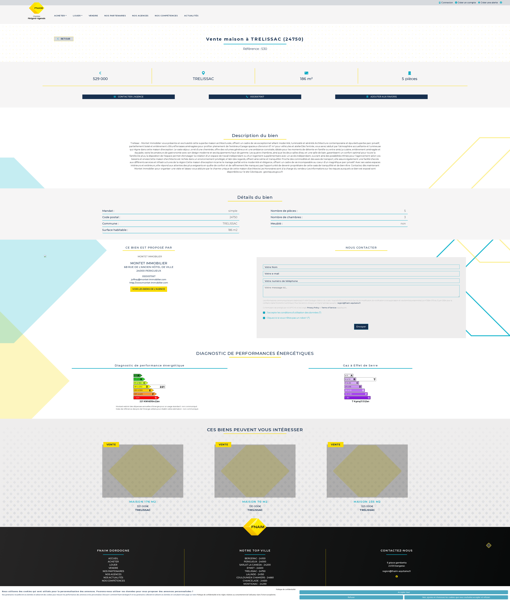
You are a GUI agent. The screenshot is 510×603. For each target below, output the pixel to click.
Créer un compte (467, 2)
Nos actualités (113, 577)
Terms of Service (329, 308)
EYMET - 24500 (255, 568)
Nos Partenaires (115, 15)
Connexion (447, 2)
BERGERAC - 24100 (255, 558)
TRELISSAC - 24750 (255, 571)
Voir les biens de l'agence (148, 289)
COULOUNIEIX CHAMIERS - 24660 (255, 577)
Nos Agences (140, 15)
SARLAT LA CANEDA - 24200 (255, 565)
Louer (77, 15)
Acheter (59, 15)
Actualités (191, 15)
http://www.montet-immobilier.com (148, 282)
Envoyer (361, 326)
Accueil (113, 558)
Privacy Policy (313, 308)
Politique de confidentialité (286, 589)
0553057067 (257, 96)
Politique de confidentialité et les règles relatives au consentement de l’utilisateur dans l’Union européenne (236, 595)
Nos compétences (113, 581)
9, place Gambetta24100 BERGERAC (397, 564)
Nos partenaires (113, 571)
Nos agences (113, 574)
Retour (65, 39)
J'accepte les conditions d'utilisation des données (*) (294, 312)
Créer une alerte (489, 2)
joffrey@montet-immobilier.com (148, 279)
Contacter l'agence (130, 96)
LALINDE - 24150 (255, 574)
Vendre (93, 15)
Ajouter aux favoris (384, 96)
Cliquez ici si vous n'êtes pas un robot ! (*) (288, 318)
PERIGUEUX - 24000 (255, 561)
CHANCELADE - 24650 (255, 581)
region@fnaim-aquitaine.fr (349, 303)
